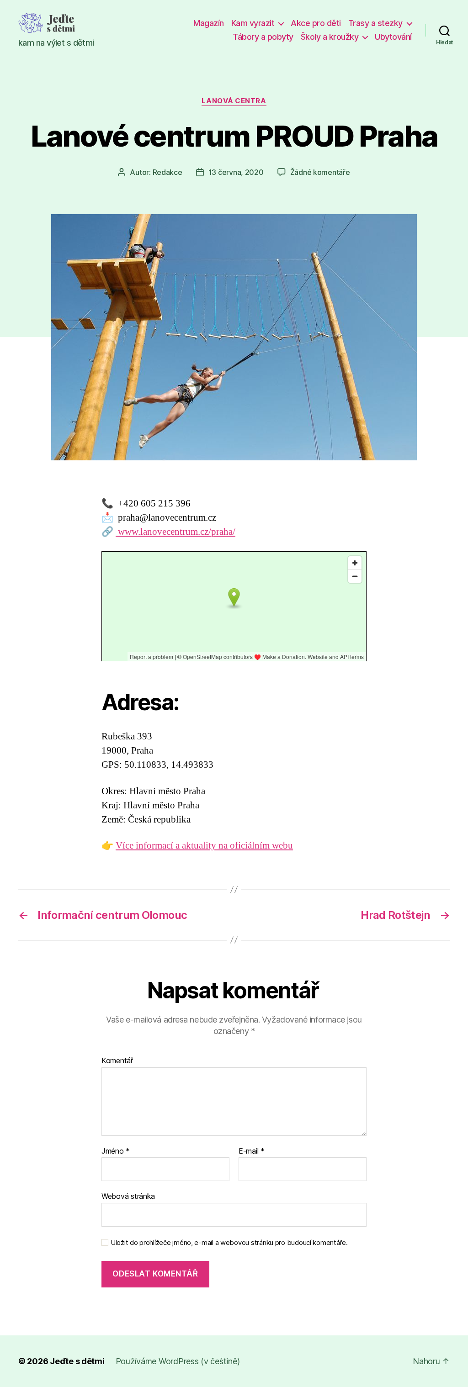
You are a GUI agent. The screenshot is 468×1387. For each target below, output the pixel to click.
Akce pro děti (316, 23)
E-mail (252, 1151)
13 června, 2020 (236, 172)
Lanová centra (234, 101)
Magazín (208, 23)
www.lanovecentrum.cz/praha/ (175, 532)
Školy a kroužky (330, 37)
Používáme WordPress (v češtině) (178, 1361)
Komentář (117, 1061)
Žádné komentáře (320, 172)
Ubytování (393, 37)
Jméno (115, 1151)
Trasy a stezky (375, 23)
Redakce (167, 172)
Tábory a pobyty (263, 37)
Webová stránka (128, 1196)
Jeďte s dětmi (77, 1361)
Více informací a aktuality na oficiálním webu (204, 845)
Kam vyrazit (253, 23)
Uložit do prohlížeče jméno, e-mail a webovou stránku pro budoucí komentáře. (229, 1243)
